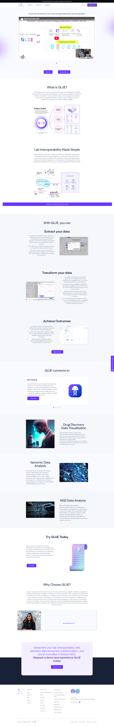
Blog (28, 697)
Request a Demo (57, 667)
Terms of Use (74, 722)
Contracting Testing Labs (59, 695)
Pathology (56, 701)
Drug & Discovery (58, 692)
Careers (29, 700)
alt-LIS (42, 703)
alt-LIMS (42, 697)
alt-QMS (42, 705)
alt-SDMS (42, 708)
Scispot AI (42, 710)
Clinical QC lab (57, 712)
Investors (29, 703)
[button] (31, 5)
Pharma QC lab (57, 709)
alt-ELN (42, 700)
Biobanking (57, 704)
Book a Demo (64, 72)
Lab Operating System (46, 692)
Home (28, 692)
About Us (29, 695)
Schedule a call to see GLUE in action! (57, 204)
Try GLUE (31, 565)
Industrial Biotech (58, 707)
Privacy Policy (82, 722)
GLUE (41, 695)
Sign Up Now (57, 352)
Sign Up (48, 72)
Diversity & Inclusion (92, 722)
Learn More (33, 398)
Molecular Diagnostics (59, 699)
